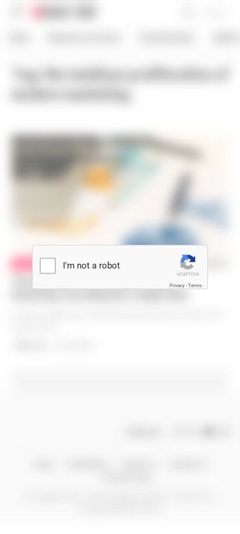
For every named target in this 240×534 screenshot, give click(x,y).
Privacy (177, 285)
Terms (195, 285)
